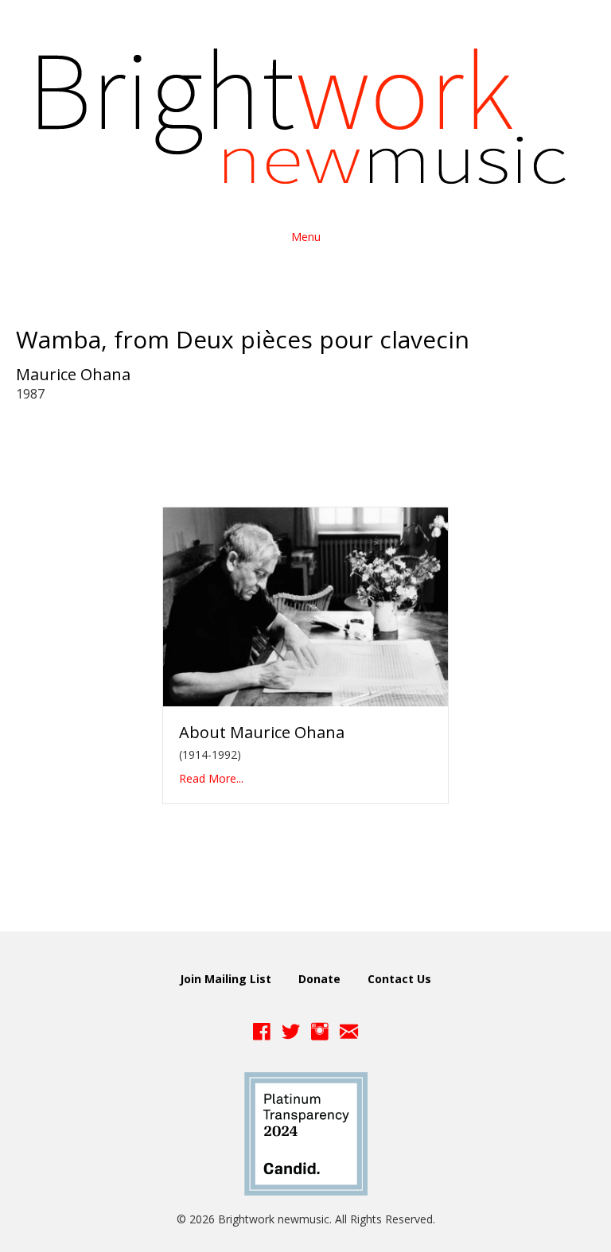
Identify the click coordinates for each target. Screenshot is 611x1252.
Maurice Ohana (73, 374)
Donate (319, 978)
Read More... (211, 778)
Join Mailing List (225, 978)
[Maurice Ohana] (305, 605)
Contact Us (399, 978)
